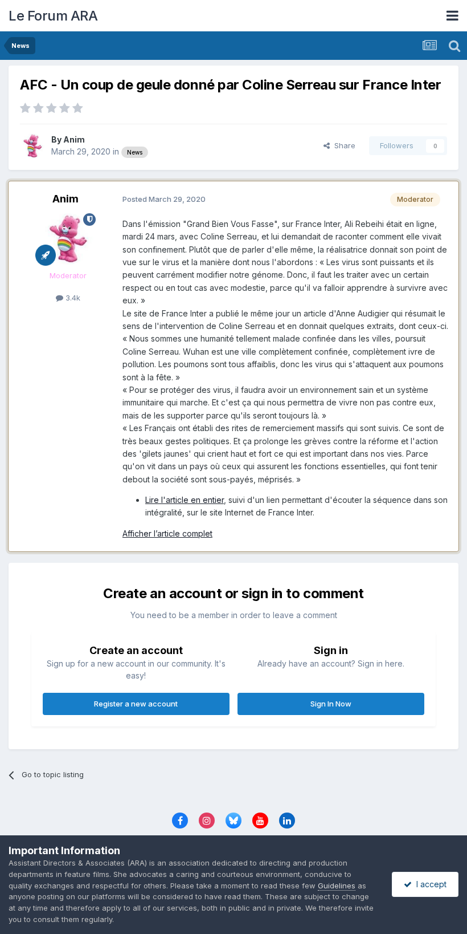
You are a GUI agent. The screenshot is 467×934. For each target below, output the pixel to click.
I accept (429, 884)
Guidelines (336, 885)
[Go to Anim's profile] (32, 146)
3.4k (71, 297)
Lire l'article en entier (184, 500)
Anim (74, 139)
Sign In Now (330, 703)
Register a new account (136, 703)
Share (342, 145)
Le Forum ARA (53, 15)
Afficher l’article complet (167, 533)
